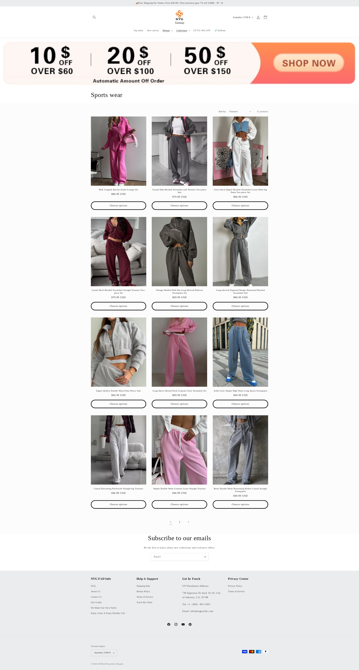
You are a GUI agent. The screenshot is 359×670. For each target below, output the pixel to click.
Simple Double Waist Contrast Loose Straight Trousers (179, 489)
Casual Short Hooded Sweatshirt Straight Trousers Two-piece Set (118, 291)
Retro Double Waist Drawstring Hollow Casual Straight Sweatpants (240, 490)
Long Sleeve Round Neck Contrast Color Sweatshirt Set (179, 391)
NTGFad (101, 664)
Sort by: (222, 111)
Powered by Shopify (115, 664)
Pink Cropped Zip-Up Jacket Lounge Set (118, 190)
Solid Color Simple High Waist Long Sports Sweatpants (240, 391)
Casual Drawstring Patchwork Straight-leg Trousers (118, 489)
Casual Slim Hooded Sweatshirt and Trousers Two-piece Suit (179, 191)
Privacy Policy (235, 586)
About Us (95, 591)
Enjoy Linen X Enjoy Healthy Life (108, 613)
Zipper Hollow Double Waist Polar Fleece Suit (118, 391)
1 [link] (171, 521)
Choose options (118, 205)
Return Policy (143, 591)
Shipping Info (143, 586)
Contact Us (96, 597)
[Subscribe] (204, 557)
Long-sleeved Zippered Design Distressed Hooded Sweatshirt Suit (240, 291)
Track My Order (144, 602)
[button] (94, 17)
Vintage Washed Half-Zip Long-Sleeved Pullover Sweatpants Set (179, 291)
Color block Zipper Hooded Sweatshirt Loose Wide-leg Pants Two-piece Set (240, 191)
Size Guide (96, 602)
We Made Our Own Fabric (104, 608)
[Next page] (188, 521)
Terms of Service (145, 597)
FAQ (93, 586)
